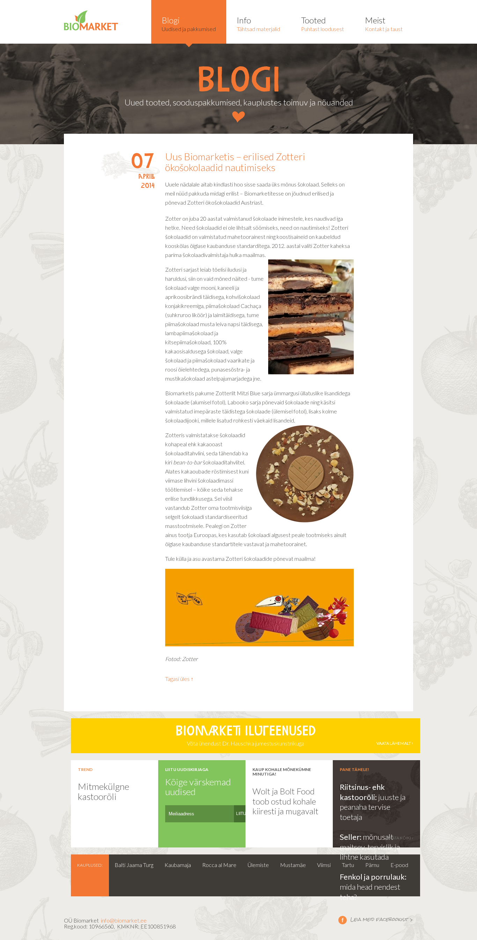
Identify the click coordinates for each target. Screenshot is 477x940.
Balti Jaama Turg (134, 864)
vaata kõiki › (400, 837)
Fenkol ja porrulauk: (373, 876)
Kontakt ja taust (384, 23)
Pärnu (372, 864)
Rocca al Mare (219, 864)
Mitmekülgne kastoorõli (103, 791)
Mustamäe (293, 864)
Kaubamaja (177, 864)
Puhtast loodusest (322, 23)
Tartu (348, 864)
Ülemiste (258, 864)
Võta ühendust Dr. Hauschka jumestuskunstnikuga (293, 736)
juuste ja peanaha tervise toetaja (372, 807)
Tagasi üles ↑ (179, 678)
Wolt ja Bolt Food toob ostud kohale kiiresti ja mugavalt (285, 801)
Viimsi (324, 864)
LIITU (241, 813)
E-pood (399, 864)
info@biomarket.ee (124, 920)
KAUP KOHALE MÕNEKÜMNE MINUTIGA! (281, 772)
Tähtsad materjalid (258, 23)
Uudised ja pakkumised (189, 23)
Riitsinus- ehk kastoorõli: (362, 792)
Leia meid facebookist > (375, 919)
